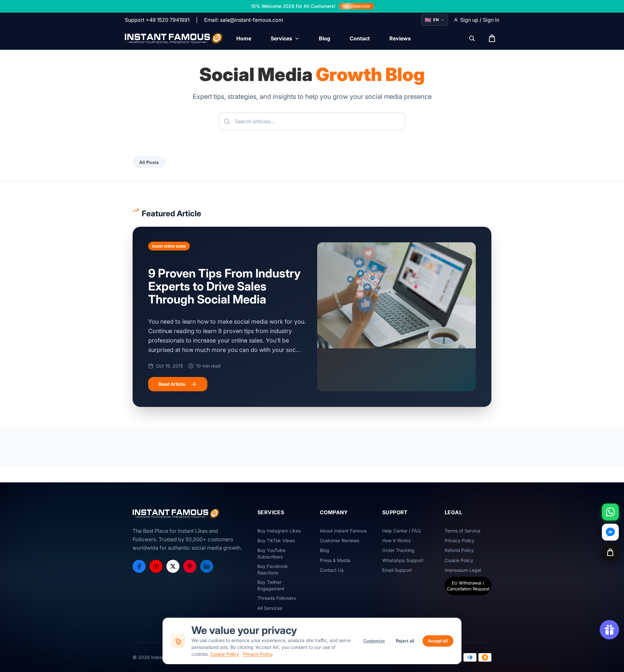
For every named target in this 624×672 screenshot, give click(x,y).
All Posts (149, 162)
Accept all (438, 640)
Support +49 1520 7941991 (157, 20)
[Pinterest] (189, 566)
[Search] (472, 38)
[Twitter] (172, 566)
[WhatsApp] (610, 512)
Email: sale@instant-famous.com (243, 20)
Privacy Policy (257, 654)
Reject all (405, 640)
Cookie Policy (224, 654)
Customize (374, 640)
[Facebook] (139, 566)
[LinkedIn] (206, 566)
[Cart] (610, 552)
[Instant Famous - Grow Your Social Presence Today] (174, 38)
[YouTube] (156, 566)
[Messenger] (610, 532)
